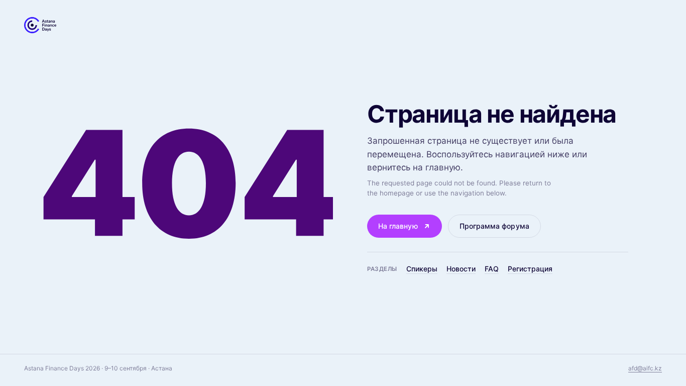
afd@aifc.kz (645, 368)
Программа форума (494, 226)
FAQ (492, 268)
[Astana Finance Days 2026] (40, 25)
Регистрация (530, 268)
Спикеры (421, 268)
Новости (461, 268)
